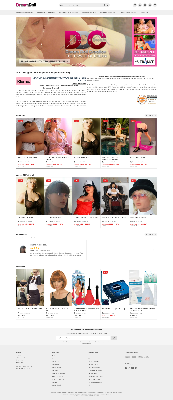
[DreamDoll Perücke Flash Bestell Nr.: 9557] (58, 287)
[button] (65, 5)
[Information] (104, 5)
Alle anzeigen (150, 115)
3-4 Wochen (28, 162)
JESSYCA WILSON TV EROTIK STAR (86, 217)
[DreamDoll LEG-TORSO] (143, 136)
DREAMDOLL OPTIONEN (107, 13)
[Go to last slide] (19, 41)
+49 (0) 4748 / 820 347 (25, 366)
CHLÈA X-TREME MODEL (54, 217)
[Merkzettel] (145, 5)
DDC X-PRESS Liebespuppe (24, 13)
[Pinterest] (136, 368)
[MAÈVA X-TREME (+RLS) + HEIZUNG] (115, 196)
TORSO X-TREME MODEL (82, 158)
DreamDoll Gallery (79, 83)
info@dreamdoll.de (24, 368)
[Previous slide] (19, 143)
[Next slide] (153, 41)
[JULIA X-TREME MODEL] (143, 196)
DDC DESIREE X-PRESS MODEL (28, 158)
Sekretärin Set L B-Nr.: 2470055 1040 (30, 309)
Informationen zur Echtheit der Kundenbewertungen (32, 238)
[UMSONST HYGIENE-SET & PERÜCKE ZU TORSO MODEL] (143, 287)
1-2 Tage (140, 221)
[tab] (51, 169)
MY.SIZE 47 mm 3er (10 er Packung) (113, 309)
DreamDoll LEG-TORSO (137, 158)
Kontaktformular (97, 87)
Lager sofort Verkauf (128, 13)
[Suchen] (108, 5)
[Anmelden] (140, 5)
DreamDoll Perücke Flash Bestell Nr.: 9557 (57, 309)
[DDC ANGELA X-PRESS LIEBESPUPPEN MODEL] (115, 136)
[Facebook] (126, 368)
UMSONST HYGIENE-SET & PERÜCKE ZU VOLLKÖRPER (86, 309)
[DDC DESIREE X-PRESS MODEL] (30, 136)
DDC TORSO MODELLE (89, 13)
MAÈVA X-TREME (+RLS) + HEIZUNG (114, 217)
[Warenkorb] (150, 5)
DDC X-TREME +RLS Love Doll (68, 13)
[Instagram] (129, 368)
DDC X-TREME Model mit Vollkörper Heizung (57, 158)
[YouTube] (132, 368)
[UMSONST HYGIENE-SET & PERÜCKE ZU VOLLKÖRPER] (86, 287)
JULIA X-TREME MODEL (138, 217)
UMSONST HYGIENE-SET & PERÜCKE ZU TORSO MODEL (142, 309)
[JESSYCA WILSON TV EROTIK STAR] (86, 196)
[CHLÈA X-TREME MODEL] (58, 196)
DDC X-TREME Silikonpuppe (46, 13)
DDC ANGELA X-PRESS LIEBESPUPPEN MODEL (110, 158)
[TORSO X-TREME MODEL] (86, 136)
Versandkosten (71, 392)
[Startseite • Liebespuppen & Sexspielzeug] (26, 7)
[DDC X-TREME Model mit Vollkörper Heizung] (58, 136)
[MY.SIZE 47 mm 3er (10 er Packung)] (115, 287)
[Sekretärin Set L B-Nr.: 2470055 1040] (30, 287)
